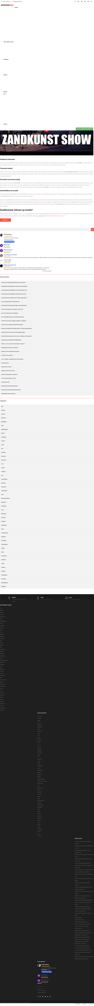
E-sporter (39, 748)
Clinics (2, 444)
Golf (38, 757)
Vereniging (3, 578)
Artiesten (3, 414)
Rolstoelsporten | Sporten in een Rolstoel (9, 347)
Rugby (38, 798)
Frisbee (38, 755)
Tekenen (39, 820)
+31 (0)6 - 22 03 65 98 (6, 1)
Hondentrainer (40, 766)
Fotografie (3, 471)
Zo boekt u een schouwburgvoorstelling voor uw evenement (13, 282)
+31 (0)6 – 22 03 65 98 (41, 990)
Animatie (3, 410)
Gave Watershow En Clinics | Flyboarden (82, 947)
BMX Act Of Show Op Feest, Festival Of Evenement (84, 956)
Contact (5, 124)
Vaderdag (3, 571)
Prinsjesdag (3, 540)
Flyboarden (39, 750)
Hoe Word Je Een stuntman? (7, 355)
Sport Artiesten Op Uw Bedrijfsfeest (81, 958)
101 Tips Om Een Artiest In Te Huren (8, 378)
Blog (5, 93)
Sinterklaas (3, 559)
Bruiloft (2, 433)
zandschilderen (38, 194)
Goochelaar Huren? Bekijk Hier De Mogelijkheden (11, 339)
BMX (38, 722)
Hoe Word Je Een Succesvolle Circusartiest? (10, 351)
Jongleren (39, 774)
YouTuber (39, 831)
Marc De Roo (7, 244)
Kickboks (39, 776)
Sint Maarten (4, 555)
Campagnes (3, 437)
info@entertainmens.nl (17, 1)
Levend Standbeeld (40, 779)
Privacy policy (77, 1003)
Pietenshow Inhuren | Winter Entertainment (82, 937)
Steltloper (39, 813)
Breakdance (39, 724)
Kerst (2, 494)
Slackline (39, 811)
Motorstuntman (40, 787)
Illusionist (39, 772)
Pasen (2, 529)
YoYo (38, 833)
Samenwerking (4, 544)
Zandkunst (39, 835)
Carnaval (3, 440)
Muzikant (39, 789)
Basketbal (39, 718)
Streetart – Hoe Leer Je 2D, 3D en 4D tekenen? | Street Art (13, 343)
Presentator (39, 794)
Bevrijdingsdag (4, 429)
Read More (5, 220)
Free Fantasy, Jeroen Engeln (10, 254)
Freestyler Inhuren (5, 362)
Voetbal (38, 826)
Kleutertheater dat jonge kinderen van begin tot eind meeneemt (14, 286)
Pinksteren (3, 536)
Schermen (39, 802)
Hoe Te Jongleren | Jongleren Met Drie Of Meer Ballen (12, 359)
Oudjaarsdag (4, 525)
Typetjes (39, 824)
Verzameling (90, 1003)
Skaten (38, 809)
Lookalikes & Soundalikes (42, 781)
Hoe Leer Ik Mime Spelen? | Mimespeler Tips (10, 301)
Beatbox (38, 720)
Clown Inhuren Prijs (5, 382)
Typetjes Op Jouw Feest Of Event (8, 370)
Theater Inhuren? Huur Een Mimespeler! (82, 939)
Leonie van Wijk (7, 260)
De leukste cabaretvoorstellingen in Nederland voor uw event (13, 293)
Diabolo (38, 742)
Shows (2, 552)
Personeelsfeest (4, 532)
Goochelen (39, 759)
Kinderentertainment (5, 498)
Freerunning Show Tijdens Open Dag (81, 941)
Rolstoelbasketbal (40, 800)
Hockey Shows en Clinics (6, 366)
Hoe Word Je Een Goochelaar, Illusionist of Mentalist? (12, 324)
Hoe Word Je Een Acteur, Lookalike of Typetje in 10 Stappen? (13, 320)
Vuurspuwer (39, 829)
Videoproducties (4, 582)
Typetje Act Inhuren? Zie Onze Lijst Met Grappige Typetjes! (13, 332)
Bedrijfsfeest (4, 421)
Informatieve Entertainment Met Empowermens (11, 389)
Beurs (2, 425)
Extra (2, 463)
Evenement (3, 460)
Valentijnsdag (4, 575)
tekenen (20, 213)
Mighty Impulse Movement (10, 265)
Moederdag (3, 513)
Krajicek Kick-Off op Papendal (80, 943)
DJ (37, 744)
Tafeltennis (39, 818)
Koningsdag (3, 506)
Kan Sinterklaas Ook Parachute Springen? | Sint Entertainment (14, 305)
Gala (2, 475)
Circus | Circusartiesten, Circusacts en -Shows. (83, 950)
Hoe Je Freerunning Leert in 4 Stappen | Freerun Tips (12, 309)
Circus (38, 733)
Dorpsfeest (3, 456)
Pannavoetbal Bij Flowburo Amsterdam (82, 945)
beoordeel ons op (8, 241)
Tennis (38, 822)
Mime (38, 785)
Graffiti (38, 761)
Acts (2, 406)
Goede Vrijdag (4, 479)
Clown (38, 735)
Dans (2, 448)
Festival (3, 467)
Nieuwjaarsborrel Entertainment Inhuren (9, 385)
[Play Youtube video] (46, 131)
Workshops (6, 59)
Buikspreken (39, 726)
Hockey (38, 763)
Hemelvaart (3, 486)
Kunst (2, 509)
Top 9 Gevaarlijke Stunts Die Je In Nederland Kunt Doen (12, 316)
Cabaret (38, 729)
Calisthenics (39, 731)
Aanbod (16, 7)
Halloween (3, 483)
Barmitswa (3, 417)
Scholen (3, 548)
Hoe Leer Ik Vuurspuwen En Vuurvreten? (9, 374)
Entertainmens (8, 234)
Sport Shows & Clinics (8, 41)
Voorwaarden (84, 1003)
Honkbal (38, 768)
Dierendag (3, 452)
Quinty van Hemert (8, 249)
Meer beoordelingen (47, 271)
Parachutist (39, 792)
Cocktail (38, 737)
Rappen (38, 796)
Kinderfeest (3, 502)
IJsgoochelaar (40, 770)
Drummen (39, 746)
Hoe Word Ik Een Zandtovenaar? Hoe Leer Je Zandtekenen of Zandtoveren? (16, 336)
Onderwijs (3, 517)
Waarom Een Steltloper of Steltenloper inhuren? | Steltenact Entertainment (16, 328)
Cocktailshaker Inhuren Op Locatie (8, 393)
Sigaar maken (39, 807)
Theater (3, 563)
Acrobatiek (39, 716)
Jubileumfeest (4, 490)
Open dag (3, 521)
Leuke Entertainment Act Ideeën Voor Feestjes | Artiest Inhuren (14, 297)
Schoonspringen (40, 805)
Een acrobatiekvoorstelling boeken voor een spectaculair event (14, 290)
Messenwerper (40, 783)
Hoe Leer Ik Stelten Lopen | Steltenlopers (9, 313)
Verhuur (5, 74)
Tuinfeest (3, 567)
